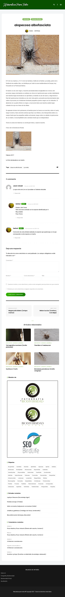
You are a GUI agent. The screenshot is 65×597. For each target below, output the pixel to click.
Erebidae (10, 475)
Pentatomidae (46, 481)
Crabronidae (30, 472)
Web (43, 276)
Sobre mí (3, 573)
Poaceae (17, 484)
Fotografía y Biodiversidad (7, 576)
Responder (17, 193)
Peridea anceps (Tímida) (15, 502)
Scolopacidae (49, 484)
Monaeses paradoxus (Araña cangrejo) (44, 370)
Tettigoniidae (44, 486)
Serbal (31, 31)
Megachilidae (37, 478)
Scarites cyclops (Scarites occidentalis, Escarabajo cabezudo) (26, 554)
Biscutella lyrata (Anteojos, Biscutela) (18, 515)
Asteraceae (11, 469)
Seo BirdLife (4, 581)
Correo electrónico (29, 276)
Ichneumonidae (12, 478)
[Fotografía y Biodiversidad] (32, 392)
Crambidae (38, 472)
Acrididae (19, 467)
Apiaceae (41, 467)
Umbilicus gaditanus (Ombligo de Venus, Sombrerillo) (23, 510)
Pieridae (10, 484)
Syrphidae (18, 486)
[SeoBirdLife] (32, 443)
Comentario (9, 260)
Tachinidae (26, 486)
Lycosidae (26, 167)
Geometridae (43, 475)
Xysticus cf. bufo (12, 369)
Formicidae (35, 475)
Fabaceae (27, 475)
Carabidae (45, 469)
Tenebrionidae (35, 486)
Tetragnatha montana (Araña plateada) (16, 346)
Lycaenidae (29, 478)
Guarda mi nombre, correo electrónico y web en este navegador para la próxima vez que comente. (33, 284)
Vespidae (52, 486)
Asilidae (54, 467)
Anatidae (26, 467)
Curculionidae (47, 472)
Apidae (47, 467)
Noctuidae (20, 481)
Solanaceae (11, 486)
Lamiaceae (20, 478)
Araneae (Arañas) (36, 19)
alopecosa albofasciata (16, 167)
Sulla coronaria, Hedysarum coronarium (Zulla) (21, 506)
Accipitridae (11, 467)
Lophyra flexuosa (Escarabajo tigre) (18, 497)
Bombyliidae (19, 469)
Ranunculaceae (32, 484)
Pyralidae (23, 484)
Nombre (8, 276)
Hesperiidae (52, 475)
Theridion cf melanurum (42, 345)
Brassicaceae (28, 469)
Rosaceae (40, 484)
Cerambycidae (11, 472)
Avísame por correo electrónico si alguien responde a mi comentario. (25, 289)
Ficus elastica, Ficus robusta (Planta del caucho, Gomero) (25, 528)
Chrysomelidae (21, 472)
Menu (60, 4)
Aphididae (33, 467)
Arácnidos (26, 19)
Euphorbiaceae (18, 475)
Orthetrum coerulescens (14, 541)
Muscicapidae (11, 481)
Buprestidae (37, 469)
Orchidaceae (37, 481)
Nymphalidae (28, 481)
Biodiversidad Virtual (6, 578)
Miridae (45, 478)
